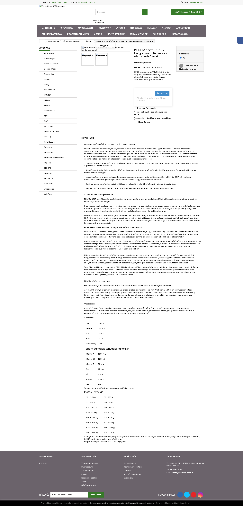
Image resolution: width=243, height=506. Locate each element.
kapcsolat (98, 20)
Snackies (48, 173)
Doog (46, 84)
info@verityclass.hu (183, 472)
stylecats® (104, 28)
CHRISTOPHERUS (51, 63)
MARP (46, 116)
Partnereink (159, 34)
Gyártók (44, 48)
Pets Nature (49, 142)
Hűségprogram (179, 34)
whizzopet (49, 189)
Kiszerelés (184, 54)
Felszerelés (136, 28)
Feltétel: (138, 62)
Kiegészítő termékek (78, 34)
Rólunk (84, 474)
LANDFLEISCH (49, 110)
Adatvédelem (87, 470)
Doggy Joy (49, 74)
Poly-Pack (48, 152)
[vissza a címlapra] (42, 41)
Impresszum (87, 467)
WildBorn (48, 194)
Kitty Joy (47, 100)
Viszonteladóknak (89, 463)
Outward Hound (51, 131)
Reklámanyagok (139, 34)
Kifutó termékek (116, 34)
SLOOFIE (47, 168)
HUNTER (47, 95)
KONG (47, 105)
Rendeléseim (130, 463)
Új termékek (48, 28)
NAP (46, 121)
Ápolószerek (183, 28)
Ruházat (152, 28)
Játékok (120, 28)
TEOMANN (48, 183)
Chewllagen (49, 58)
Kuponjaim (128, 478)
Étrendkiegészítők (52, 34)
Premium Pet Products (54, 157)
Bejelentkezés (196, 2)
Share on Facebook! (146, 108)
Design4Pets (50, 69)
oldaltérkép (98, 22)
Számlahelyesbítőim (133, 467)
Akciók (98, 34)
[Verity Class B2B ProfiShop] (65, 15)
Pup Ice (47, 162)
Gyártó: (138, 67)
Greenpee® (49, 89)
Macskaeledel (85, 28)
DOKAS (47, 79)
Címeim (127, 470)
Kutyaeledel (66, 28)
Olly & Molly (49, 126)
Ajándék (166, 28)
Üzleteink (43, 463)
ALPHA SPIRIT (49, 53)
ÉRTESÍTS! (162, 93)
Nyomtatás (144, 122)
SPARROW (48, 178)
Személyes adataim (133, 474)
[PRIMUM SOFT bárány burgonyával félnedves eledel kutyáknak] (88, 59)
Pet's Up (47, 136)
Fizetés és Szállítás (89, 478)
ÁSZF (83, 481)
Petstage (48, 147)
